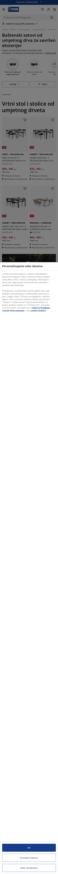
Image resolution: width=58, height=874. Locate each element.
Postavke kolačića (29, 858)
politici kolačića (38, 310)
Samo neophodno (29, 868)
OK (29, 847)
